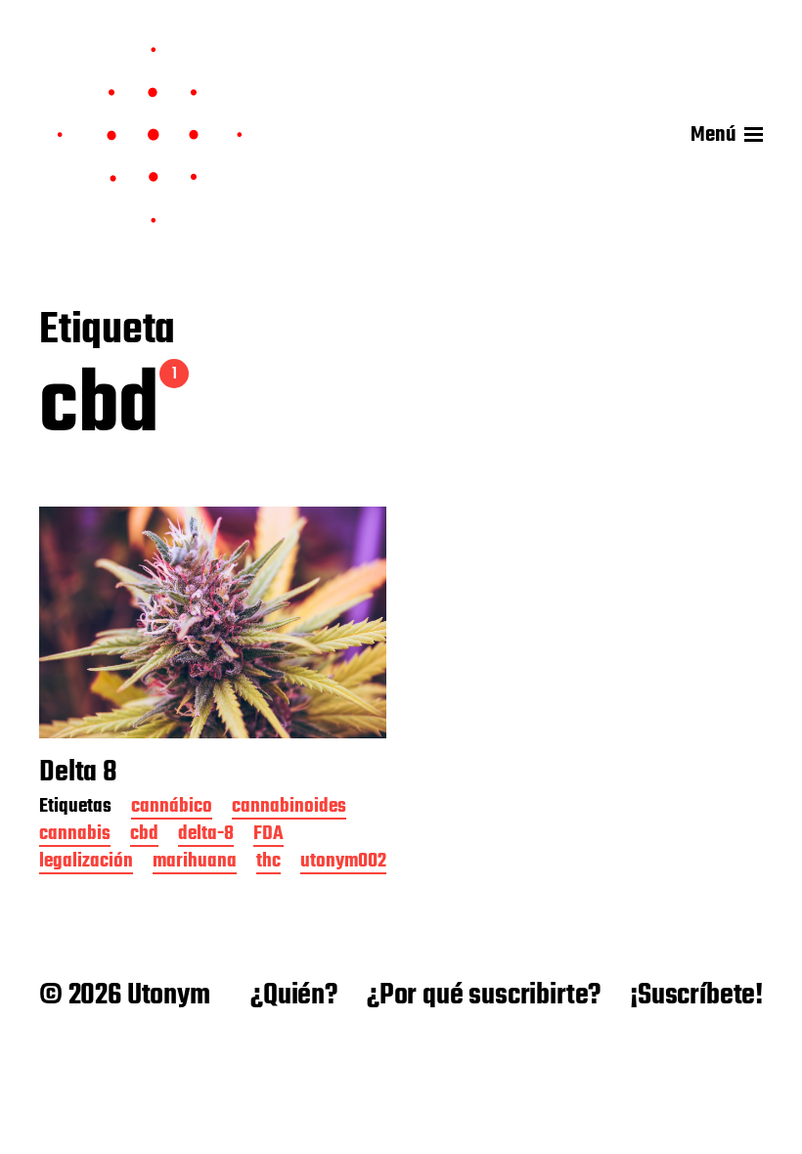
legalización (86, 863)
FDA (268, 835)
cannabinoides (289, 808)
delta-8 (206, 835)
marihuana (195, 863)
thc (268, 863)
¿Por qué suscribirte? (484, 995)
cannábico (171, 808)
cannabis (75, 835)
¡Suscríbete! (696, 995)
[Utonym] (149, 134)
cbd (144, 835)
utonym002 (343, 863)
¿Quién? (293, 995)
